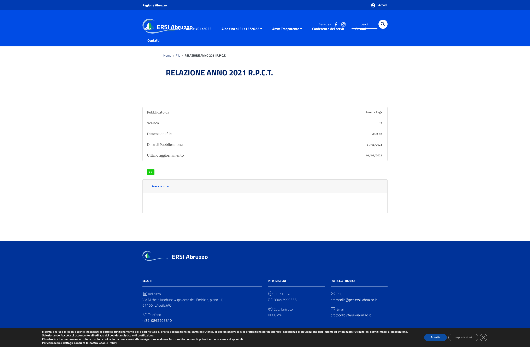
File (178, 55)
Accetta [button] (435, 337)
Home (147, 28)
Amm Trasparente (285, 28)
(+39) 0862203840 (157, 320)
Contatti (153, 40)
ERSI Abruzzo (190, 256)
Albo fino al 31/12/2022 (240, 28)
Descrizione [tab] (160, 186)
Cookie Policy (108, 343)
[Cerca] (383, 24)
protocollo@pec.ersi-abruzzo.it (354, 299)
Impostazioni (463, 337)
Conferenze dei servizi (328, 28)
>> (151, 171)
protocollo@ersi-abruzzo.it (351, 315)
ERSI (165, 28)
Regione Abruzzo (154, 5)
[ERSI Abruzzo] (155, 255)
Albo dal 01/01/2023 (195, 28)
